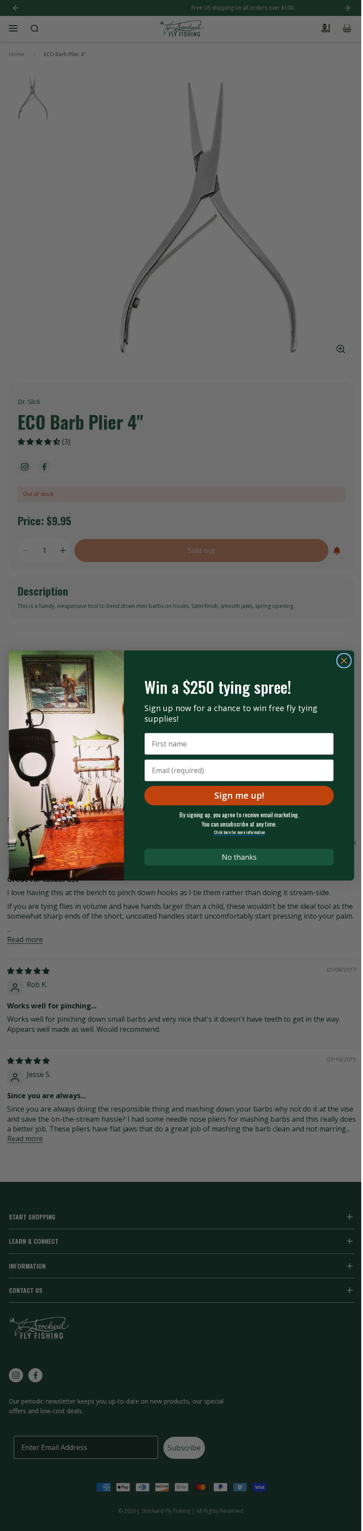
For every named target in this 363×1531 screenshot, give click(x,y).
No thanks (239, 857)
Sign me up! (239, 795)
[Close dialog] (344, 660)
